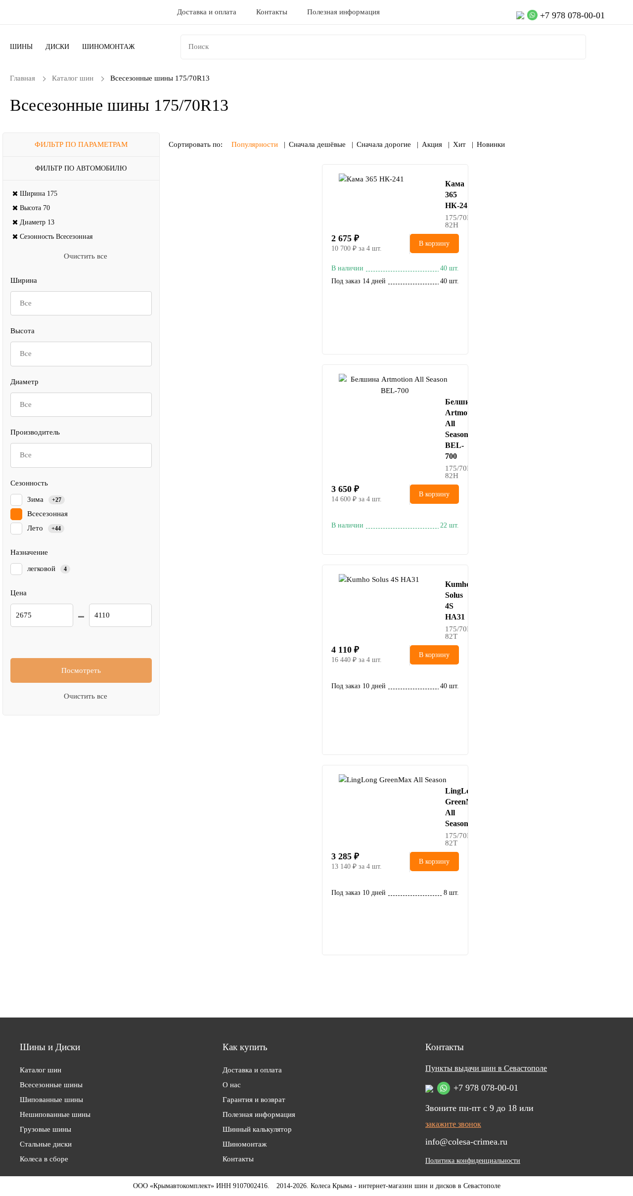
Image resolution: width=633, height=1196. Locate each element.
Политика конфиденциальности (472, 1160)
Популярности (254, 144)
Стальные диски (46, 1144)
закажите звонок (453, 1124)
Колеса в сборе (44, 1159)
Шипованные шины (51, 1100)
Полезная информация (343, 12)
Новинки (491, 144)
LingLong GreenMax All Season (452, 807)
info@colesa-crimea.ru (466, 1142)
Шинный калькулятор (257, 1129)
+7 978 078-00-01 (572, 15)
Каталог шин (72, 78)
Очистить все (85, 256)
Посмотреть (81, 670)
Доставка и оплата (206, 12)
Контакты (271, 12)
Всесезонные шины (51, 1085)
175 (38, 193)
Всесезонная (56, 236)
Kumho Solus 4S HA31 (452, 600)
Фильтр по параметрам (81, 144)
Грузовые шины (45, 1129)
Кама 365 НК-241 (452, 194)
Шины (21, 46)
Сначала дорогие (384, 144)
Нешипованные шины (55, 1114)
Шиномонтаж (108, 46)
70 (35, 208)
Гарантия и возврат (254, 1100)
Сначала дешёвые (317, 144)
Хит (459, 144)
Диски (57, 46)
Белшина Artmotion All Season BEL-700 (452, 429)
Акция (432, 144)
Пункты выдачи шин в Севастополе (486, 1068)
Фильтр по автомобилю (81, 168)
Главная (22, 78)
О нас (232, 1085)
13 (37, 222)
